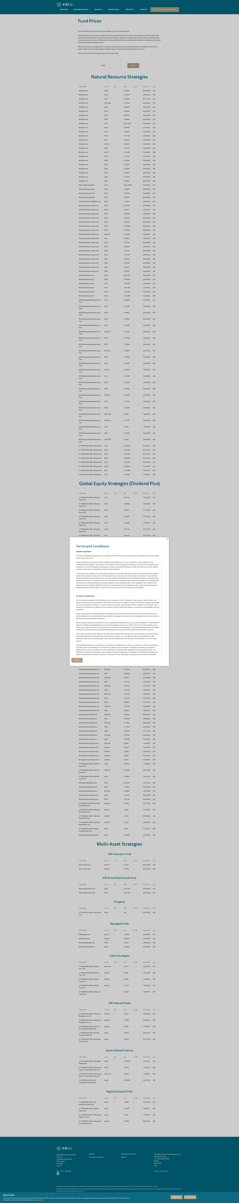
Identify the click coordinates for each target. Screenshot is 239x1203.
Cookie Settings (176, 1197)
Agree (77, 660)
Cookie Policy (38, 1200)
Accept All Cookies (190, 1197)
